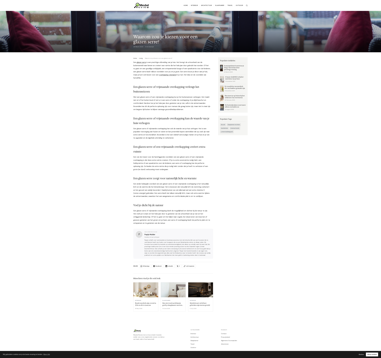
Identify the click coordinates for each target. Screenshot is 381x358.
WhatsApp (146, 266)
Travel (230, 5)
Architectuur (206, 5)
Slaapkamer (219, 5)
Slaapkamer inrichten (234, 124)
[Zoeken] (247, 5)
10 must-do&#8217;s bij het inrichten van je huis (234, 78)
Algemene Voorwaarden (229, 340)
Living (141, 58)
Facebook (159, 266)
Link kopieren (190, 266)
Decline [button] (361, 354)
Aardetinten (224, 128)
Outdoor (239, 5)
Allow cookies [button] (372, 354)
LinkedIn (170, 266)
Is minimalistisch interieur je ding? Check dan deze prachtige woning (234, 68)
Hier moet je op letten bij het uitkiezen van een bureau (235, 97)
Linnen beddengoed (227, 132)
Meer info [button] (46, 354)
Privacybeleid (225, 337)
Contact (224, 333)
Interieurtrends (234, 128)
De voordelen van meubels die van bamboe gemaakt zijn (235, 87)
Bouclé (223, 124)
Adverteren (225, 344)
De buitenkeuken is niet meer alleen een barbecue (235, 106)
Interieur (194, 5)
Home (186, 5)
